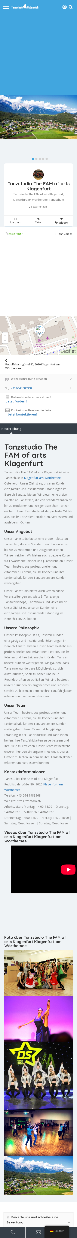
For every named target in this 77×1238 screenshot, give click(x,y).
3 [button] (39, 158)
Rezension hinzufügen (61, 222)
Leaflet (68, 351)
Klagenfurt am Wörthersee (42, 478)
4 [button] (42, 158)
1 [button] (32, 158)
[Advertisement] (38, 52)
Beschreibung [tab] (11, 428)
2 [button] (35, 158)
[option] (38, 117)
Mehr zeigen (64, 233)
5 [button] (45, 158)
